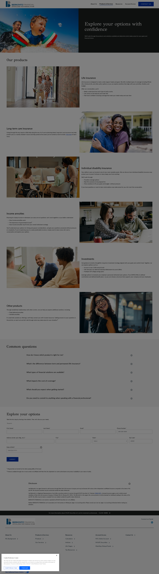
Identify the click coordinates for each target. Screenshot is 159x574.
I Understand (25, 568)
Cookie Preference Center (11, 568)
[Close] (56, 555)
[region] (30, 562)
